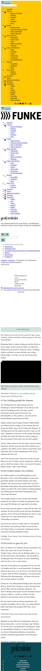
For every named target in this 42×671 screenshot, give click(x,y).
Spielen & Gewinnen (13, 80)
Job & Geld (10, 70)
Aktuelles (10, 9)
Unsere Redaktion (23, 662)
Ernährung (14, 66)
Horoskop (10, 76)
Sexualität (14, 51)
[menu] (3, 240)
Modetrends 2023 (10, 249)
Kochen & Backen (16, 13)
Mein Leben (14, 56)
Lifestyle (9, 11)
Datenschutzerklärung (23, 664)
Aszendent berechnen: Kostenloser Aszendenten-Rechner (22, 251)
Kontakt (23, 668)
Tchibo (13, 86)
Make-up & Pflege (16, 43)
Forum (9, 78)
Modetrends (14, 37)
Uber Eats (14, 96)
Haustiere (13, 21)
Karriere (13, 72)
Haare (12, 41)
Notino (13, 90)
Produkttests (8, 257)
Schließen (7, 3)
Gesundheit (14, 64)
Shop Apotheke (15, 100)
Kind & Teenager (16, 33)
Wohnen (13, 15)
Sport (12, 68)
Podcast (7, 253)
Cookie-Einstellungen (23, 666)
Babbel (13, 94)
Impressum (23, 660)
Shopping (14, 45)
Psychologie (14, 58)
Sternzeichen (9, 247)
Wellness (9, 62)
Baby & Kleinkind (16, 31)
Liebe (12, 49)
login (2, 229)
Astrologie (13, 641)
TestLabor (10, 82)
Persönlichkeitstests (16, 60)
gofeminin (4, 260)
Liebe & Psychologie (13, 47)
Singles (13, 54)
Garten (13, 19)
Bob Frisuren (9, 255)
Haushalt (13, 17)
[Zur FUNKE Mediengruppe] (21, 119)
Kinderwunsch (15, 27)
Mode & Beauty (12, 35)
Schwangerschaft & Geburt (19, 29)
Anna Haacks (17, 279)
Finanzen (13, 74)
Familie (9, 25)
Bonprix (13, 92)
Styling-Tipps (15, 39)
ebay (12, 88)
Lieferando (14, 98)
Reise (12, 23)
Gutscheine (10, 84)
